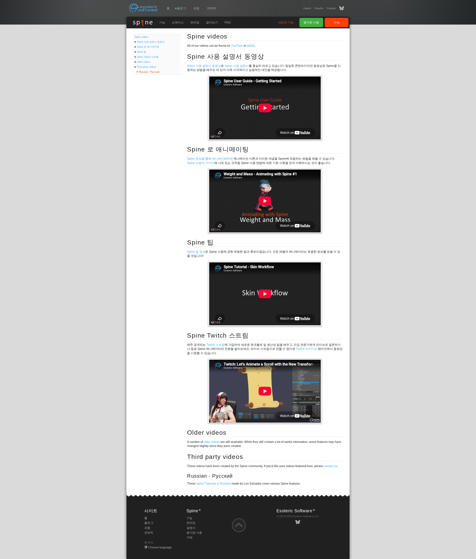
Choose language (160, 547)
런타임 (194, 22)
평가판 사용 (311, 22)
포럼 (196, 8)
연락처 (211, 8)
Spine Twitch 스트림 (148, 56)
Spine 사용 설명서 (237, 65)
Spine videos (141, 37)
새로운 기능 (286, 22)
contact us (330, 466)
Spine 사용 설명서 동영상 (151, 41)
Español (319, 8)
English (307, 8)
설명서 (190, 527)
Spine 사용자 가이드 (200, 162)
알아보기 (212, 22)
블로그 (148, 522)
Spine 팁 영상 (196, 251)
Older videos (143, 61)
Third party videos (146, 67)
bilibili (251, 45)
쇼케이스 (178, 22)
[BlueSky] (340, 8)
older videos (212, 441)
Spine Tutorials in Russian (213, 483)
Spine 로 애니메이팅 (148, 46)
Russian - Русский (149, 72)
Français (331, 8)
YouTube (237, 45)
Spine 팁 (141, 51)
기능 (162, 22)
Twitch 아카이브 (306, 348)
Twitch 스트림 (215, 344)
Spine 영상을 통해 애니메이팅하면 (210, 158)
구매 (337, 22)
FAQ (228, 22)
